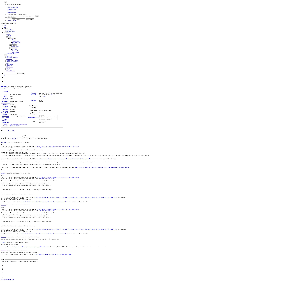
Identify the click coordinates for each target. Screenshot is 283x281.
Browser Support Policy (12, 60)
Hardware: (5, 106)
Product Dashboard (10, 53)
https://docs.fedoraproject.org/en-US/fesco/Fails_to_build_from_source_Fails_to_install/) (65, 158)
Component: (5, 101)
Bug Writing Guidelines (12, 57)
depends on (12, 125)
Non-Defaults (15, 52)
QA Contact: (5, 116)
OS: (5, 108)
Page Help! (9, 56)
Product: (5, 98)
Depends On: (5, 122)
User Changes (15, 46)
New (5, 27)
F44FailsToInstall (22, 124)
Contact (8, 68)
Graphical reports (16, 42)
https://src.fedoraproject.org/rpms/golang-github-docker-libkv (32, 246)
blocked (18, 125)
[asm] (41, 99)
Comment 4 (3, 242)
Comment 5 (3, 250)
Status (5, 95)
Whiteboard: (5, 120)
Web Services (9, 67)
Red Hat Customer (11, 12)
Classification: (5, 99)
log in (9, 261)
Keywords (5, 91)
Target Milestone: (5, 112)
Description (3, 142)
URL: (5, 119)
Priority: (5, 109)
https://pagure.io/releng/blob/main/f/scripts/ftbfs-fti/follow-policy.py (58, 146)
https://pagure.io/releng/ (47, 147)
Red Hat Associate (11, 9)
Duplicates (14, 43)
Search (5, 28)
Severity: (5, 111)
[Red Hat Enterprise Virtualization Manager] (48, 116)
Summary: (3, 88)
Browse (8, 34)
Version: (5, 104)
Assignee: (5, 114)
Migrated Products (10, 71)
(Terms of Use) (11, 130)
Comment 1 (3, 173)
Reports (8, 36)
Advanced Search (10, 31)
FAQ (7, 63)
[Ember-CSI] (48, 115)
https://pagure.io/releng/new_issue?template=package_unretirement (53, 254)
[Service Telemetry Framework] (48, 119)
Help (5, 54)
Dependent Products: (33, 117)
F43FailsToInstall (14, 124)
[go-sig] (41, 100)
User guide (9, 65)
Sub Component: (5, 103)
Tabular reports (15, 41)
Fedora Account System (12, 7)
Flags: (33, 121)
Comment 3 (3, 237)
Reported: (33, 93)
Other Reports (13, 45)
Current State (13, 38)
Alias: (5, 96)
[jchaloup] (41, 101)
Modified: (33, 94)
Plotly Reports (13, 48)
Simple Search (9, 29)
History (52, 94)
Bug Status (14, 49)
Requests (8, 35)
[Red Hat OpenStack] (48, 118)
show (44, 96)
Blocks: (5, 124)
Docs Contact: (5, 117)
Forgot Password (11, 17)
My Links (6, 32)
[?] (4, 75)
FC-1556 (14, 139)
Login (5, 2)
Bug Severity (15, 50)
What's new (9, 59)
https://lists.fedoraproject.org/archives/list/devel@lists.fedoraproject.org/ (43, 201)
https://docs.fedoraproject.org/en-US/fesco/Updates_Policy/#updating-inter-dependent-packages (102, 167)
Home (5, 25)
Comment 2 (3, 205)
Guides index (9, 64)
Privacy (2, 279)
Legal (7, 69)
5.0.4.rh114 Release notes (12, 61)
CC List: (33, 100)
